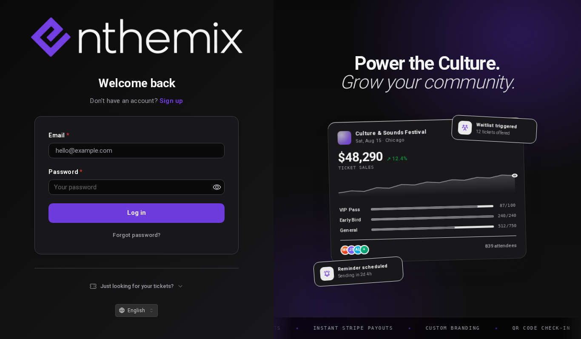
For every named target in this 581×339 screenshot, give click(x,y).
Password (65, 171)
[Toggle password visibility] (216, 187)
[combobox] (136, 310)
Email (58, 135)
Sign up (171, 101)
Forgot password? (136, 235)
